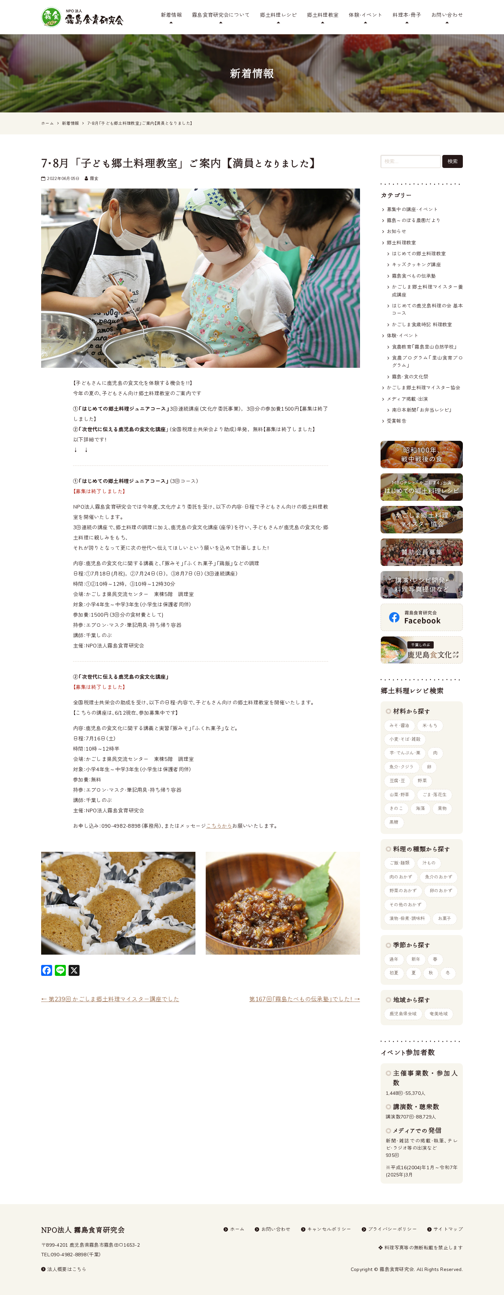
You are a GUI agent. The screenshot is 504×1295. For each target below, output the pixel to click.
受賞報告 (396, 421)
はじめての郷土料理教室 (419, 254)
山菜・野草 (399, 795)
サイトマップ (448, 1229)
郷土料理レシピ (278, 15)
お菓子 (445, 919)
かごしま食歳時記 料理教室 (422, 325)
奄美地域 (439, 1014)
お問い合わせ (447, 15)
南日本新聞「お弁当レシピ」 (422, 410)
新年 (416, 959)
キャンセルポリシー (329, 1229)
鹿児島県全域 (403, 1014)
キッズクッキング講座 (416, 265)
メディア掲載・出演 (407, 399)
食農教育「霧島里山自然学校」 (424, 347)
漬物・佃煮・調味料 (407, 919)
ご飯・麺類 (399, 863)
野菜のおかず (403, 891)
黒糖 (394, 822)
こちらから (219, 826)
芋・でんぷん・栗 (404, 753)
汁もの (429, 863)
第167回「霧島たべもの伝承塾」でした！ (304, 999)
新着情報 (171, 15)
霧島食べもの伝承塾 (414, 276)
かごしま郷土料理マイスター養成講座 (427, 291)
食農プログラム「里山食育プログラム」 (427, 362)
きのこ (396, 809)
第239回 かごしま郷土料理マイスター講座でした (110, 999)
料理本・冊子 (407, 15)
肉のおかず (400, 877)
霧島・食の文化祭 (410, 377)
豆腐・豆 (397, 781)
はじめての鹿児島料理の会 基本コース (427, 310)
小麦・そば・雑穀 (404, 739)
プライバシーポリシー (392, 1229)
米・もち (430, 726)
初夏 (394, 973)
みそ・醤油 (399, 726)
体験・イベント (365, 15)
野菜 (422, 781)
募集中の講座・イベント (412, 209)
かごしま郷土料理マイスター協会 (423, 388)
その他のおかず (405, 905)
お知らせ (396, 231)
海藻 (420, 809)
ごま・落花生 (434, 795)
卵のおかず (441, 891)
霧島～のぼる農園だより (414, 220)
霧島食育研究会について (221, 15)
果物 (442, 809)
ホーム (237, 1229)
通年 (394, 959)
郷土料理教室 (322, 15)
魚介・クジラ (401, 767)
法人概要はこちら (66, 1269)
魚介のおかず (439, 877)
